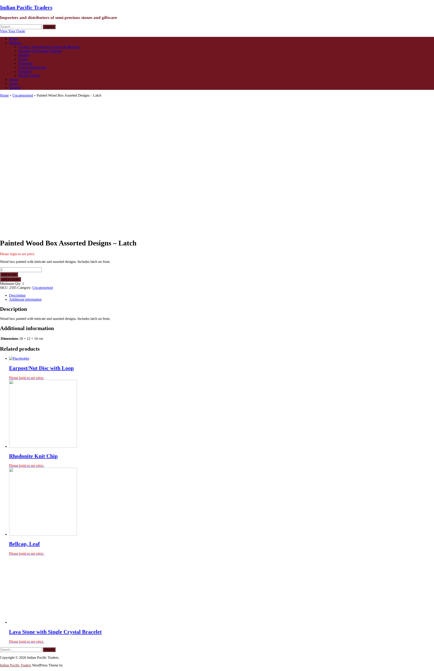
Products (15, 43)
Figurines (24, 71)
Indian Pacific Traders (26, 7)
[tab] (221, 295)
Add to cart (9, 274)
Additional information (25, 299)
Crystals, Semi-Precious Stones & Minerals (48, 47)
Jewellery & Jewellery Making (40, 51)
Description (17, 295)
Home (13, 39)
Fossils (23, 59)
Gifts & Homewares (32, 67)
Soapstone (25, 63)
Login (13, 84)
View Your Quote (12, 31)
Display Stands (29, 75)
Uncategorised (22, 95)
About (13, 79)
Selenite (23, 55)
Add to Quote (10, 279)
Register (15, 88)
